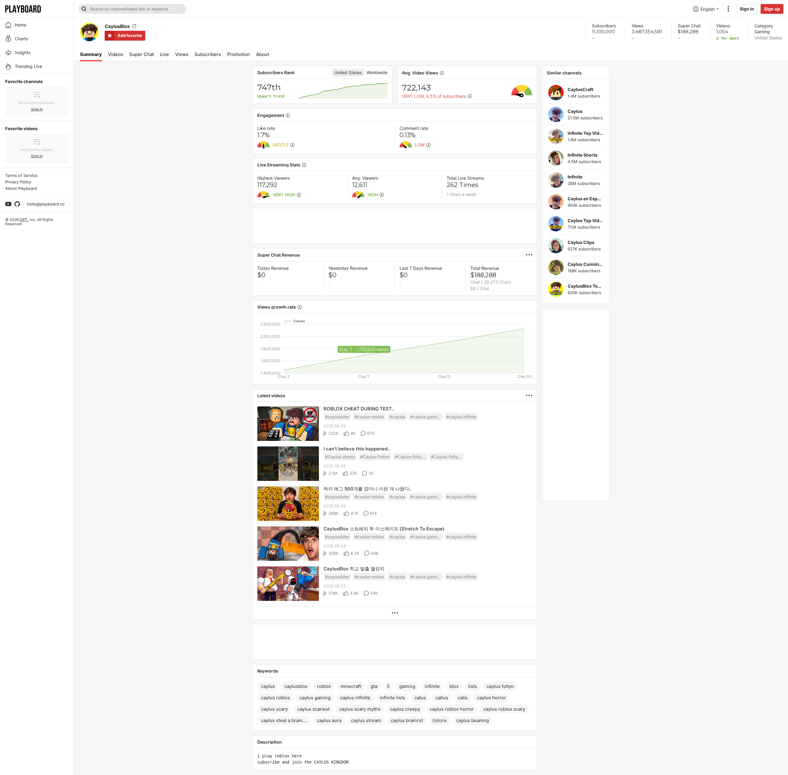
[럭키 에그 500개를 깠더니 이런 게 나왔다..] (288, 504)
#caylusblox (337, 416)
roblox (324, 686)
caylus (268, 686)
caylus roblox (275, 698)
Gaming (762, 31)
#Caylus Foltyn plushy (411, 456)
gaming (407, 686)
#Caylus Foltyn (375, 456)
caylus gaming (315, 698)
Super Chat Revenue (278, 255)
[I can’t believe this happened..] (288, 464)
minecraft (350, 686)
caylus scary (274, 709)
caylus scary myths (359, 709)
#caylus (397, 416)
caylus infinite (355, 698)
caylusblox (296, 686)
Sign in (747, 8)
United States (768, 37)
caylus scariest (313, 709)
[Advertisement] (394, 226)
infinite (432, 686)
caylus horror (491, 698)
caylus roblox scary (504, 709)
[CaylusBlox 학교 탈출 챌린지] (288, 584)
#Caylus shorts (340, 456)
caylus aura (329, 720)
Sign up (772, 8)
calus (420, 698)
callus (442, 698)
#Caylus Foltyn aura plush (447, 456)
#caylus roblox (369, 416)
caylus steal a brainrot (285, 720)
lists (472, 686)
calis (463, 698)
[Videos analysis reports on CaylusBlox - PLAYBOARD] (531, 255)
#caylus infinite (461, 416)
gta (374, 686)
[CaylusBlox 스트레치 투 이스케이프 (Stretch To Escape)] (288, 544)
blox (454, 686)
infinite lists (392, 698)
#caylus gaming (426, 416)
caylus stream (366, 720)
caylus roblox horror (452, 709)
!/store (439, 720)
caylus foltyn (500, 686)
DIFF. (23, 219)
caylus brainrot (407, 720)
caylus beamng (472, 720)
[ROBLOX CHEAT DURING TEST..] (288, 424)
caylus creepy (405, 709)
